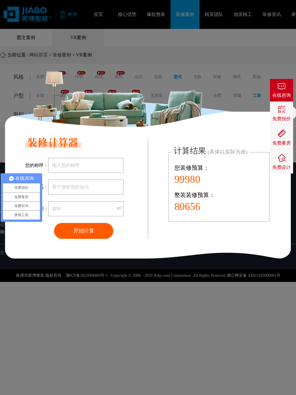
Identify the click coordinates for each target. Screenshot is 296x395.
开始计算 (83, 231)
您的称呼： (36, 165)
